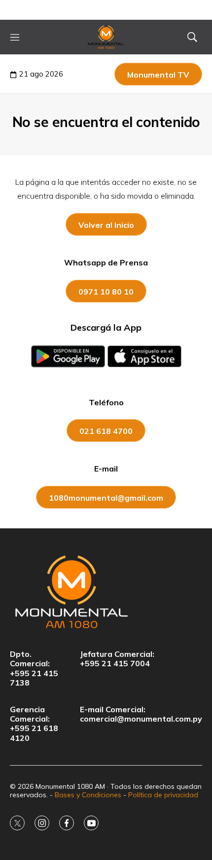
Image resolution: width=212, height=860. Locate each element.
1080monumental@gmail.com (106, 498)
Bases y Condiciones (88, 794)
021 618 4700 (106, 431)
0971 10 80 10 (106, 292)
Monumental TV (158, 75)
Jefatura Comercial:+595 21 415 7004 (117, 658)
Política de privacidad (163, 794)
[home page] (106, 37)
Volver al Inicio (106, 225)
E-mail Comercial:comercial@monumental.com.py (141, 714)
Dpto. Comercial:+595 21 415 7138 (34, 668)
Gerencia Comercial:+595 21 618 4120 (34, 724)
